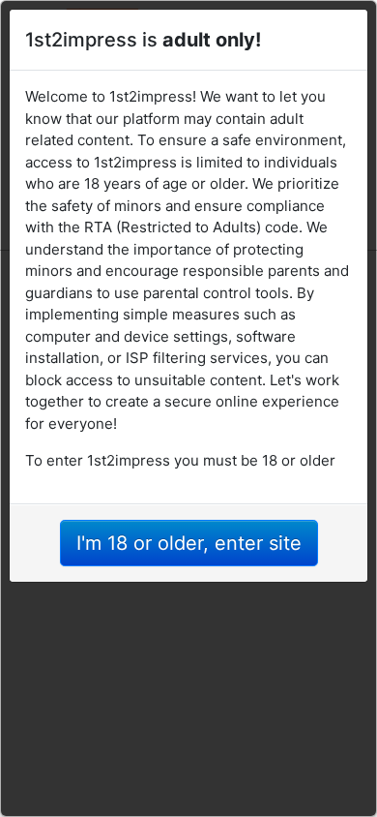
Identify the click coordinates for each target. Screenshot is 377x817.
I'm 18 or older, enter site (189, 543)
